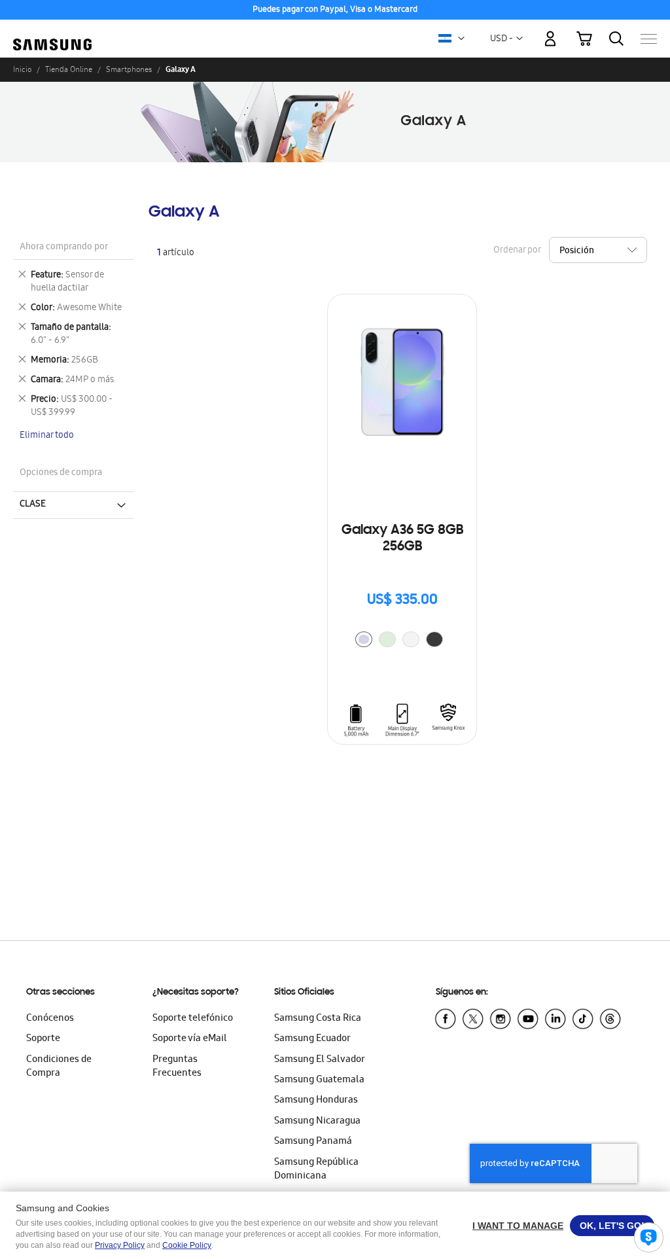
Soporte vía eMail (189, 1039)
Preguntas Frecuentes (177, 1067)
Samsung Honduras (316, 1100)
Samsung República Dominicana (316, 1169)
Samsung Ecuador (312, 1039)
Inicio (22, 69)
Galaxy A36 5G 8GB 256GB (402, 538)
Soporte (43, 1039)
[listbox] (402, 640)
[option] (363, 639)
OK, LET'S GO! (612, 1225)
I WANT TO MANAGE (517, 1225)
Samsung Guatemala (319, 1080)
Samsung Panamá (313, 1142)
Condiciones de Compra (59, 1067)
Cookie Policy (186, 1245)
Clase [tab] (33, 504)
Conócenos (50, 1019)
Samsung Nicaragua (317, 1121)
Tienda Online (68, 69)
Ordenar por (516, 250)
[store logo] (52, 31)
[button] (461, 38)
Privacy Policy (120, 1245)
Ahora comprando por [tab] (64, 247)
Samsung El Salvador (319, 1060)
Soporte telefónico (192, 1019)
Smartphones (129, 69)
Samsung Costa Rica (317, 1019)
